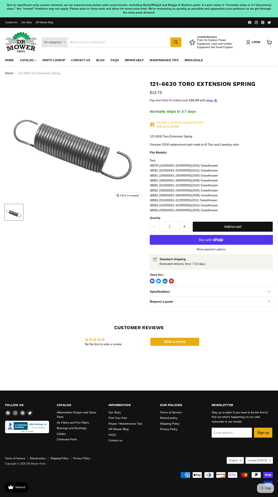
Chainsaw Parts (67, 439)
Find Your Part (117, 418)
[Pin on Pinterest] (171, 281)
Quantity (155, 217)
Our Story (26, 22)
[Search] (175, 42)
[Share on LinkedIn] (165, 281)
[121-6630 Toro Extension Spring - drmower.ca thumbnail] (14, 212)
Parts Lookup (54, 60)
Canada (257, 460)
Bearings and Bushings (71, 428)
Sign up (263, 433)
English (233, 460)
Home (9, 60)
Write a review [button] (174, 341)
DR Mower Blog (44, 22)
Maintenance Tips (164, 60)
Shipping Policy (169, 423)
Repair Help (134, 60)
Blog (100, 60)
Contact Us (11, 22)
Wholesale (194, 60)
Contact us (80, 60)
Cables (61, 433)
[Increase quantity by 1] (185, 226)
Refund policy (168, 418)
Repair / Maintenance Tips (125, 423)
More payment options (211, 249)
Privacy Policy (169, 429)
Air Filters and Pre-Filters (73, 422)
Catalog (27, 60)
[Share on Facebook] (152, 281)
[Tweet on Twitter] (158, 281)
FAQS (115, 60)
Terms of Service (171, 412)
